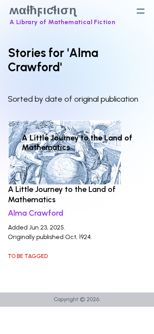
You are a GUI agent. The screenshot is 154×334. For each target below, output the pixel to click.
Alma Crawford (35, 213)
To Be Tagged (28, 256)
